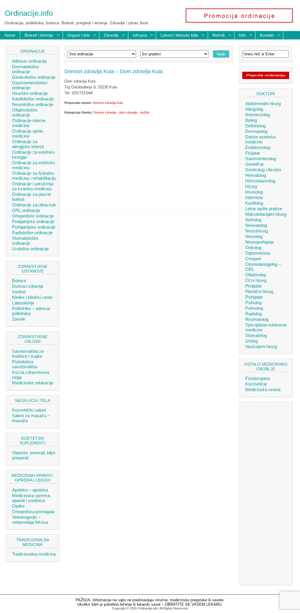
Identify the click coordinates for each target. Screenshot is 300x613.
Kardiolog (254, 203)
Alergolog (254, 109)
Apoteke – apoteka (30, 489)
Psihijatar (254, 296)
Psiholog (253, 302)
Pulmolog (254, 308)
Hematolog (255, 175)
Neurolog (253, 236)
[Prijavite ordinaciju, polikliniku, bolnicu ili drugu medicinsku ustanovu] (265, 77)
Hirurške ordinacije (30, 93)
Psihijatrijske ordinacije (33, 227)
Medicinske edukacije (32, 382)
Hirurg (251, 186)
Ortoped (253, 258)
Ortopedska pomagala (33, 511)
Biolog (251, 120)
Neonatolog (256, 225)
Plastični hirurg (259, 291)
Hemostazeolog (260, 180)
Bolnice (19, 280)
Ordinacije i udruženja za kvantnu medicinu (32, 186)
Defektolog (255, 125)
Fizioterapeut (257, 378)
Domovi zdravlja (27, 286)
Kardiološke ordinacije (33, 98)
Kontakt (264, 35)
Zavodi (18, 318)
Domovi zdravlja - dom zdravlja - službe (121, 112)
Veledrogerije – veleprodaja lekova (30, 520)
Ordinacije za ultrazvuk (34, 204)
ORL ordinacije (26, 210)
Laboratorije (23, 302)
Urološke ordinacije (30, 248)
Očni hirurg (255, 280)
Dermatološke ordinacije (25, 69)
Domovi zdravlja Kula (108, 103)
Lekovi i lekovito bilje (177, 35)
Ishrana (137, 35)
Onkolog (253, 247)
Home (10, 35)
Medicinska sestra (262, 389)
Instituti (18, 291)
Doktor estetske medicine (260, 139)
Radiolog (253, 313)
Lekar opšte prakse (263, 208)
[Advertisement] (149, 162)
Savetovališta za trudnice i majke (28, 354)
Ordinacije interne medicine (28, 123)
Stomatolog (256, 335)
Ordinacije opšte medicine (27, 133)
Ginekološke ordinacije (33, 77)
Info (240, 35)
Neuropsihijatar (259, 241)
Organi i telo (76, 35)
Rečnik (216, 35)
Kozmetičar (256, 383)
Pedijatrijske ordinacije (33, 221)
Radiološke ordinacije (32, 232)
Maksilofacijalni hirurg (265, 214)
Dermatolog (256, 131)
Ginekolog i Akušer (263, 169)
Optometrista (257, 253)
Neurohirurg (256, 230)
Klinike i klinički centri (32, 297)
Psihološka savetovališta (24, 364)
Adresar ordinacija (29, 61)
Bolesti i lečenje (36, 35)
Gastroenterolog (260, 158)
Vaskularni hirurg (261, 346)
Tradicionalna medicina (34, 554)
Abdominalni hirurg (263, 103)
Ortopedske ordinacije (33, 215)
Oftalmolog (255, 274)
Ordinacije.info (29, 13)
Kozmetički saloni (29, 409)
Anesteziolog (257, 114)
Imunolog (254, 191)
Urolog (251, 340)
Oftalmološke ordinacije (25, 112)
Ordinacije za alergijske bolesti (28, 144)
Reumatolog (256, 319)
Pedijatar (253, 285)
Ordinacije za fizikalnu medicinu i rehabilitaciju (34, 176)
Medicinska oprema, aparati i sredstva (31, 498)
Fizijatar (252, 152)
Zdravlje (109, 35)
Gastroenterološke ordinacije (29, 85)
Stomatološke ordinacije (25, 241)
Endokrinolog (257, 147)
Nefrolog (253, 219)
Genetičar (254, 164)
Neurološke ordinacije (32, 104)
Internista (254, 197)
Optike (18, 506)
